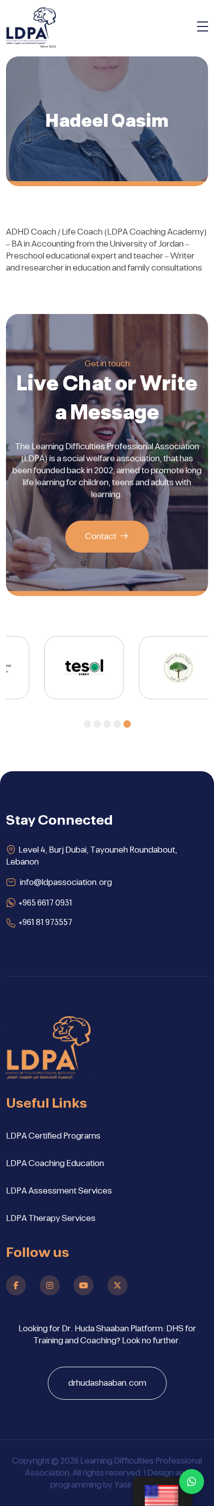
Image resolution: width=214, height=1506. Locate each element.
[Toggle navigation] (202, 28)
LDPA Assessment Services (59, 1191)
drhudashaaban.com (107, 1383)
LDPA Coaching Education (55, 1163)
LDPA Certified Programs (53, 1136)
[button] (87, 724)
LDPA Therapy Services (51, 1218)
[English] (163, 1491)
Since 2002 (48, 46)
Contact (100, 536)
